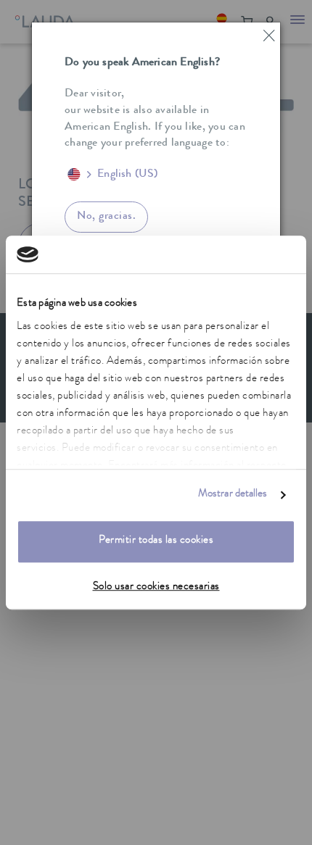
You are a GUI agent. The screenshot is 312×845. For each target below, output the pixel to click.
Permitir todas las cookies (156, 541)
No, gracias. (106, 216)
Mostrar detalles (233, 494)
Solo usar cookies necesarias (156, 587)
